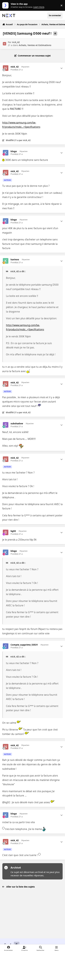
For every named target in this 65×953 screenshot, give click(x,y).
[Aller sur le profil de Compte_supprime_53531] (5, 646)
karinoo (15, 259)
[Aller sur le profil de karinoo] (5, 261)
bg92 (13, 531)
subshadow (17, 423)
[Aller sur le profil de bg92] (5, 532)
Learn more (6, 5)
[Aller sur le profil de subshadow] (5, 425)
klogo (14, 151)
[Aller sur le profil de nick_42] (4, 43)
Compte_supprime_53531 (24, 644)
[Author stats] (61, 68)
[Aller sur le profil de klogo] (5, 152)
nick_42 (16, 42)
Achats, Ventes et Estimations (35, 45)
